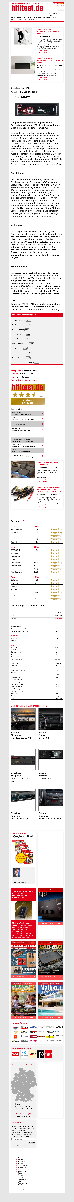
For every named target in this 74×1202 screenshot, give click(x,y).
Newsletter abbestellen (21, 1146)
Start (28, 320)
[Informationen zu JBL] (15, 1037)
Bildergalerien (23, 1167)
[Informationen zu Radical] (15, 1041)
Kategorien (47, 17)
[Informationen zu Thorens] (33, 1041)
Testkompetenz (23, 1161)
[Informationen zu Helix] (50, 1032)
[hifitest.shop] (48, 1059)
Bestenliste (31, 17)
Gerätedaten (22, 1165)
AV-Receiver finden (19, 325)
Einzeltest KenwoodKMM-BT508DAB (19, 816)
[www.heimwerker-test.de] (33, 1059)
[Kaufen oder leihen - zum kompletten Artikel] (24, 41)
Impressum (22, 1177)
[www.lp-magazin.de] (40, 1059)
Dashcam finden (18, 334)
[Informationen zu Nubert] (50, 1037)
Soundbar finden (18, 357)
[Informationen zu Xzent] (50, 1041)
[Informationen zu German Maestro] (33, 1032)
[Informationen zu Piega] (59, 1037)
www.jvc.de (59, 618)
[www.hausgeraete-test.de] (24, 1059)
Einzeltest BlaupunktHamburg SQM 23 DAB (20, 776)
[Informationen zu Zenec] (59, 1041)
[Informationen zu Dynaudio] (50, 1028)
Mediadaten (22, 1179)
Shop (20, 19)
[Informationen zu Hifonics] (59, 1032)
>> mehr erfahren (19, 865)
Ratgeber (14, 19)
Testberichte (20, 17)
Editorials (21, 1175)
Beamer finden (18, 329)
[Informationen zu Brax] (41, 1028)
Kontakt (20, 1187)
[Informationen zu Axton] (33, 1028)
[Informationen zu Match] (24, 1037)
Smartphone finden (19, 353)
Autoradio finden (18, 320)
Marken (39, 17)
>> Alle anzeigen (42, 53)
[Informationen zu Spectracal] (24, 1041)
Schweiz (16, 1104)
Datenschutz (22, 1183)
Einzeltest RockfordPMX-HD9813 (45, 775)
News (13, 17)
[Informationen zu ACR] (15, 1028)
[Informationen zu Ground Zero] (41, 1032)
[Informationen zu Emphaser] (59, 1028)
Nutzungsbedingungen (26, 1189)
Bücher (20, 1159)
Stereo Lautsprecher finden (23, 362)
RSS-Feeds (22, 1171)
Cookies (20, 1185)
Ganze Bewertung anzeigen (24, 380)
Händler (55, 17)
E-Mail (19, 880)
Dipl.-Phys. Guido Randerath (25, 878)
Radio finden (17, 348)
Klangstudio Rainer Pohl (23, 1116)
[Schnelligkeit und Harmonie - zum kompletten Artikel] (24, 497)
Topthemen (22, 1173)
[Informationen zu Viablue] (41, 1041)
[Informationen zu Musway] (41, 1037)
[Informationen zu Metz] (33, 1037)
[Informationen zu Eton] (24, 1032)
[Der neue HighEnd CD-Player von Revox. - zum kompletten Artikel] (24, 69)
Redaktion (21, 1163)
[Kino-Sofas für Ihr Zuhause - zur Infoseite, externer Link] (24, 472)
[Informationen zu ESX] (15, 1032)
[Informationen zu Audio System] (24, 1028)
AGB (19, 1181)
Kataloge (21, 1169)
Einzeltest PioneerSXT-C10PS (44, 735)
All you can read (29, 19)
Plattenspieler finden (20, 343)
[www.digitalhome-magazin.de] (15, 1059)
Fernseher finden (18, 339)
